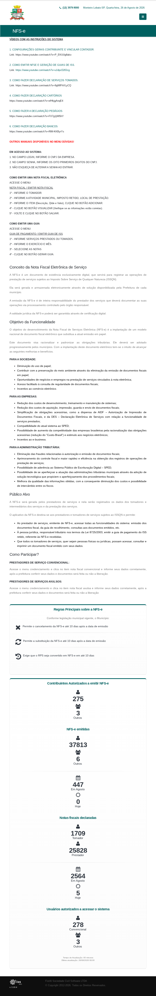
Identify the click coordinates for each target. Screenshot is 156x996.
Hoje (78, 806)
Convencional (77, 929)
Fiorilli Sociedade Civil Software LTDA (66, 981)
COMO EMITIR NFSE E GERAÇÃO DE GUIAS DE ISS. (43, 65)
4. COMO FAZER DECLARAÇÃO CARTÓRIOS (36, 95)
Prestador (78, 855)
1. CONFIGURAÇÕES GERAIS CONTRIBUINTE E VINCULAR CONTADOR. (52, 49)
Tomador (77, 838)
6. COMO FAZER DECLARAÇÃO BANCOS (34, 126)
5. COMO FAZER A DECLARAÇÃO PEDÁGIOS (36, 111)
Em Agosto (78, 789)
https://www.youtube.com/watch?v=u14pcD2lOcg (43, 70)
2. (11, 65)
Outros (77, 717)
